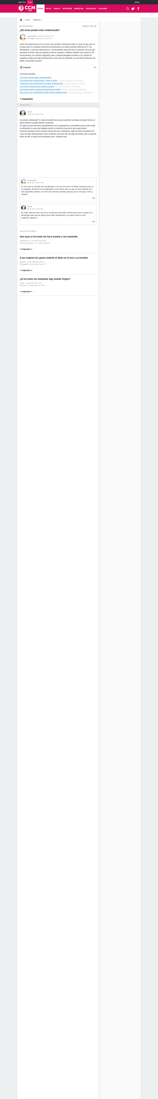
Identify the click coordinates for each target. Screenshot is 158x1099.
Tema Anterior (27, 26)
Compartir (27, 67)
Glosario (103, 9)
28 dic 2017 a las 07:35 (35, 114)
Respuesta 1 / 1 (26, 105)
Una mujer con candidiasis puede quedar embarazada (43, 92)
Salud (30, 2)
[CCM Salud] (27, 8)
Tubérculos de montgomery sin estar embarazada (41, 83)
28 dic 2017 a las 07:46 (35, 183)
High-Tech (22, 2)
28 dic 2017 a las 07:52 (43, 38)
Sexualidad (91, 9)
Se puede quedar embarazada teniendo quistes (40, 89)
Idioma (137, 2)
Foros (40, 9)
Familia (57, 9)
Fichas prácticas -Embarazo (71, 80)
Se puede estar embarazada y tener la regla (38, 80)
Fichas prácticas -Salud (74, 83)
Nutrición (67, 9)
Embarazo (37, 20)
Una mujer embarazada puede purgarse (37, 86)
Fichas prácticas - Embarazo (68, 86)
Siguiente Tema (88, 26)
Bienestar (78, 9)
